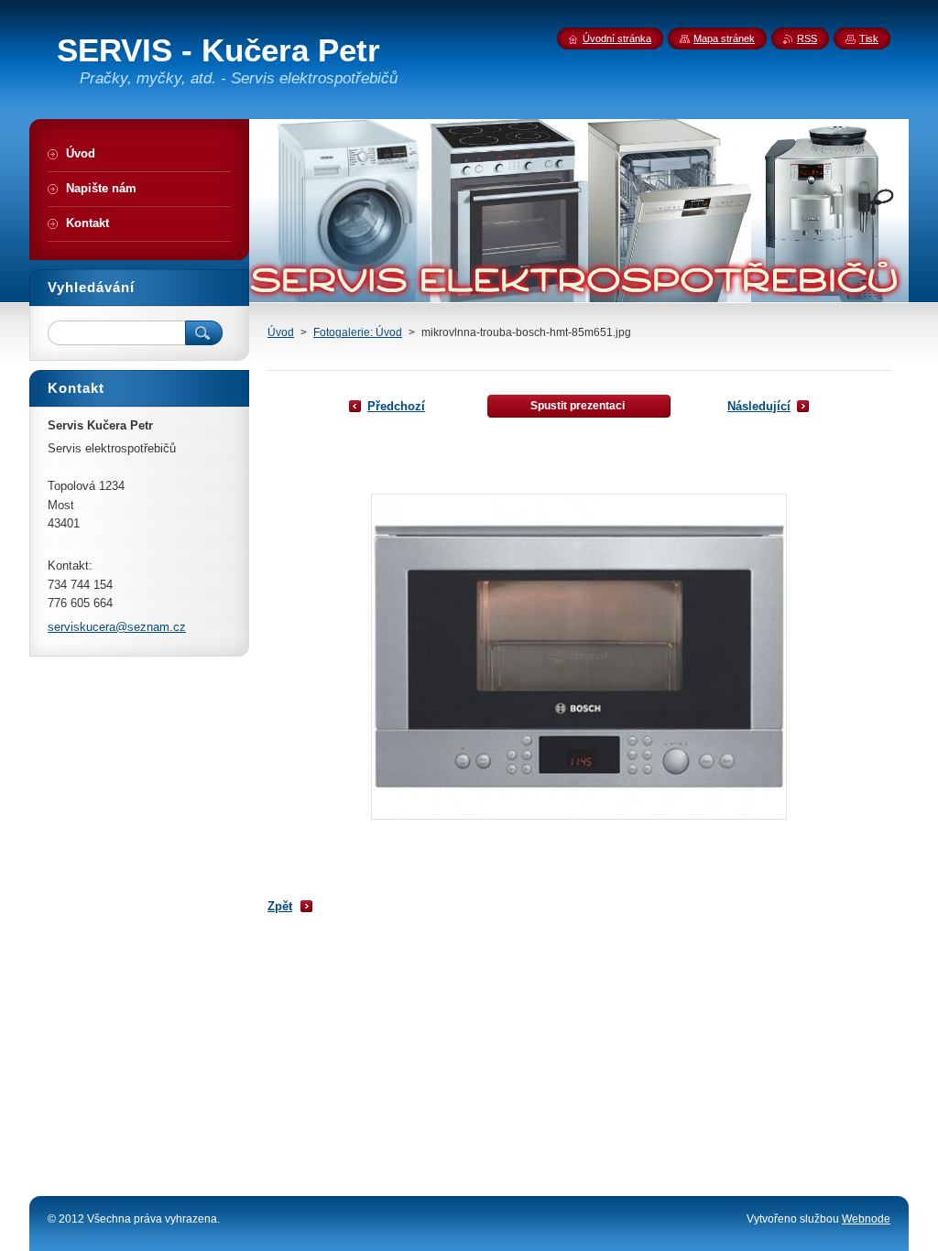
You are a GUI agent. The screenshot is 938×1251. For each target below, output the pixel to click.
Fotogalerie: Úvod (357, 332)
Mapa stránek (724, 38)
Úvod (280, 332)
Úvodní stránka (617, 38)
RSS (807, 38)
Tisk (868, 38)
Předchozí (396, 406)
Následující (759, 406)
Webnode (866, 1218)
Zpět (279, 906)
